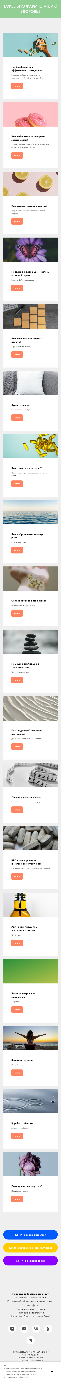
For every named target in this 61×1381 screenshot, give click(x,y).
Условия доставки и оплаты (30, 1308)
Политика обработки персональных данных (30, 1301)
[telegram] (31, 1340)
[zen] (12, 1329)
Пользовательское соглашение (30, 1297)
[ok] (48, 1329)
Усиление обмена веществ (26, 796)
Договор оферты (30, 1305)
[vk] (36, 1329)
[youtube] (24, 1329)
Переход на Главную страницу (30, 1293)
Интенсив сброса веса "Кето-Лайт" (30, 1316)
